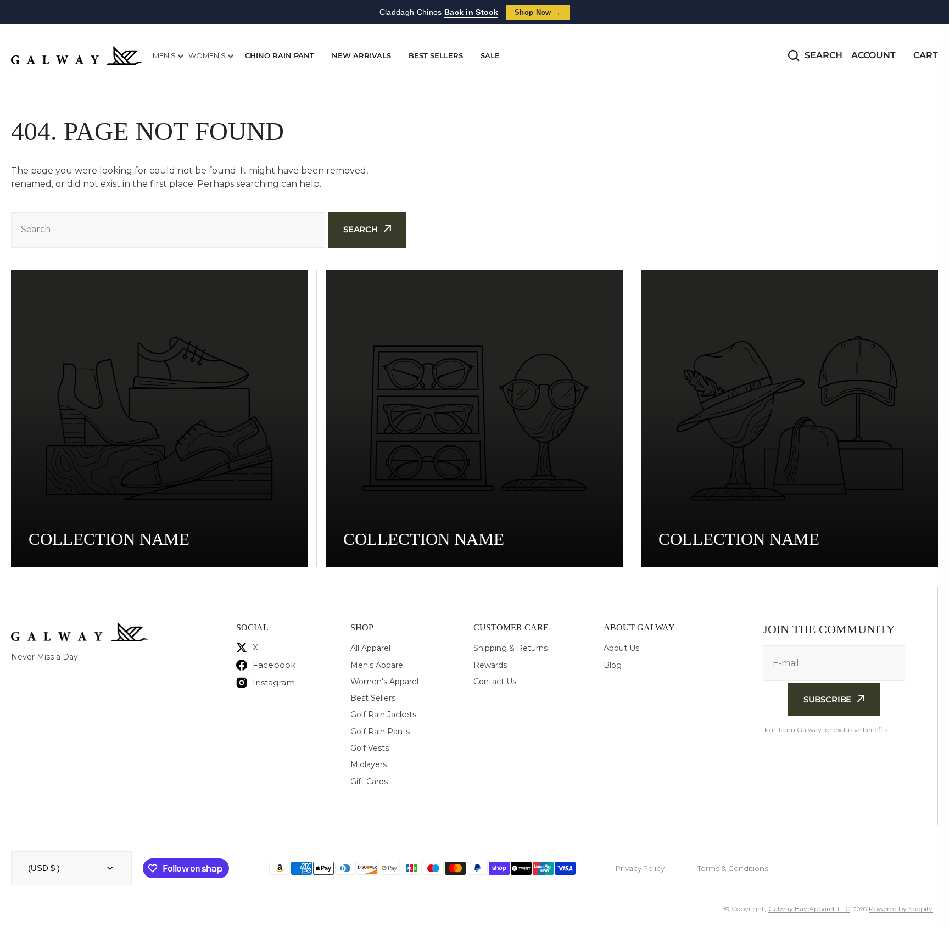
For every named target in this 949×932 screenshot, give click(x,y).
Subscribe (827, 699)
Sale (490, 55)
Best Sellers (436, 55)
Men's (165, 55)
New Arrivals (361, 55)
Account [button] (873, 55)
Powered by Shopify (901, 909)
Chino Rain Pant (279, 55)
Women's (207, 55)
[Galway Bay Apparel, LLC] (77, 55)
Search (823, 55)
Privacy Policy (640, 868)
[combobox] (168, 230)
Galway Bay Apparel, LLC (809, 909)
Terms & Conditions (732, 868)
